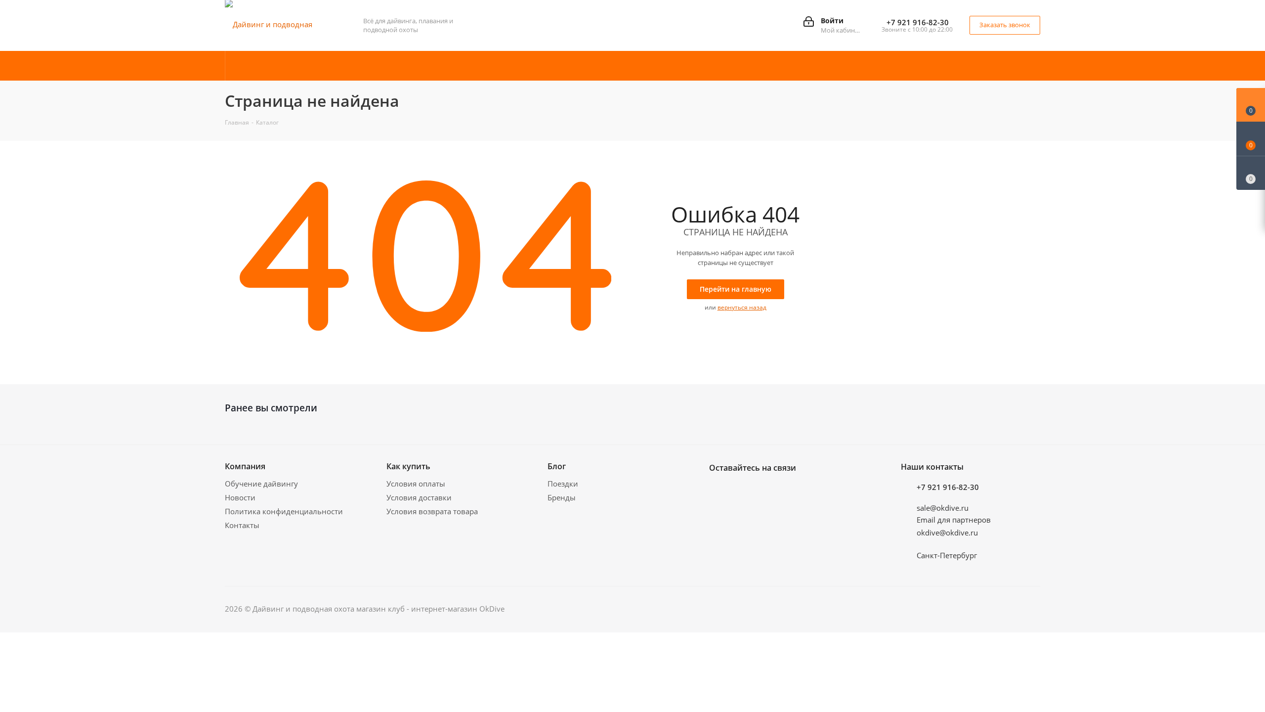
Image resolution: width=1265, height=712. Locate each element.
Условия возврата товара (432, 511)
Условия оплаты (415, 484)
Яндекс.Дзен (818, 491)
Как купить (408, 466)
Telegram (744, 491)
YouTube (768, 491)
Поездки (563, 484)
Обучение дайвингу (261, 484)
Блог (557, 466)
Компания (245, 466)
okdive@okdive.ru (947, 532)
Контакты (242, 525)
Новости (240, 497)
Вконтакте (719, 491)
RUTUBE (842, 491)
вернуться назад (741, 307)
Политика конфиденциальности (284, 511)
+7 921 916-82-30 (917, 22)
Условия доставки (419, 497)
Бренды (562, 497)
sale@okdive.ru (943, 508)
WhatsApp (793, 491)
